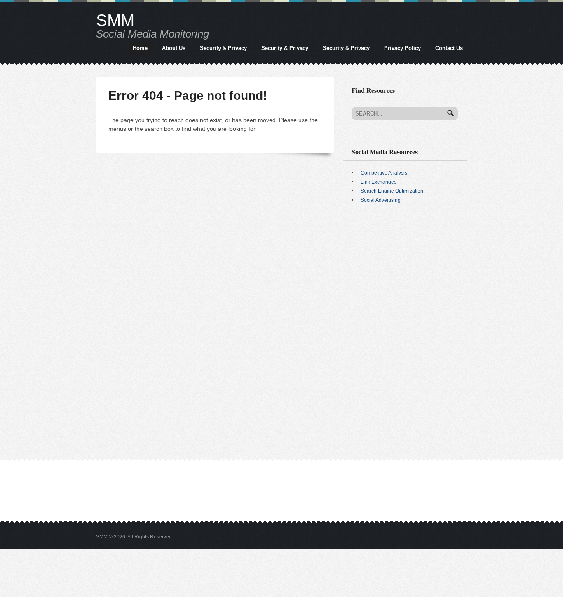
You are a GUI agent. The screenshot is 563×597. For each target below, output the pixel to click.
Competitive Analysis (384, 173)
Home (140, 48)
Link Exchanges (378, 182)
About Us (173, 48)
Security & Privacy (223, 48)
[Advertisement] (405, 274)
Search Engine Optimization (392, 191)
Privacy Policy (402, 48)
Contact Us (449, 48)
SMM (115, 20)
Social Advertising (381, 200)
